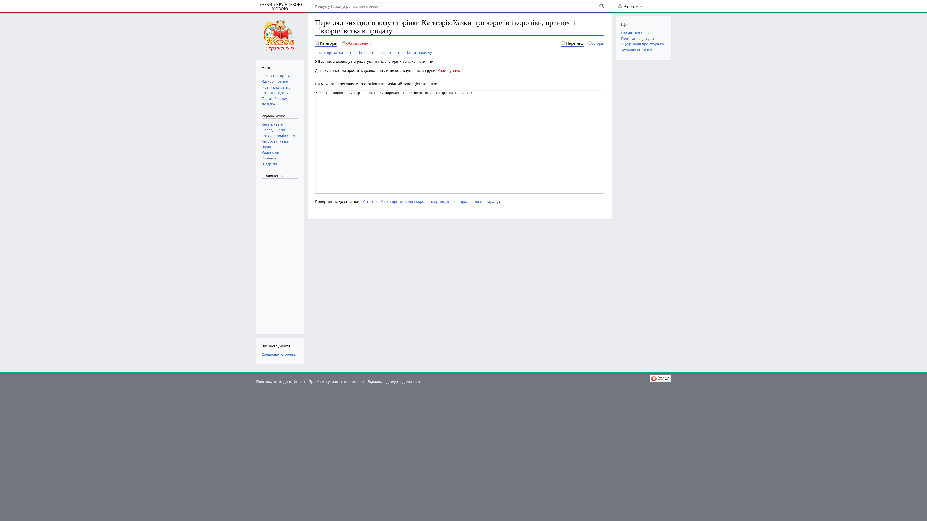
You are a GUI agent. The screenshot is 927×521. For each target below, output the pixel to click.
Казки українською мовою (280, 6)
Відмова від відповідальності (394, 381)
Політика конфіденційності (280, 381)
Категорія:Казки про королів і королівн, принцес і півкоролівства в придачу (375, 52)
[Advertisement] (281, 253)
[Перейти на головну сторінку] (280, 35)
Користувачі (448, 70)
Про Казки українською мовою (336, 381)
